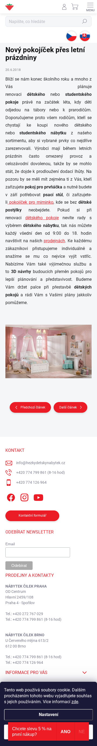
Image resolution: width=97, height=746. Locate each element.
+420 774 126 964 (31, 482)
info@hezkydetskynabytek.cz (40, 463)
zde (74, 701)
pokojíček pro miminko (30, 202)
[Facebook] (10, 496)
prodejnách (54, 240)
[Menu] (90, 6)
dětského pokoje (42, 217)
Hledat (84, 21)
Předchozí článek (32, 407)
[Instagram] (23, 496)
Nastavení (48, 714)
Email (10, 544)
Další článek (68, 407)
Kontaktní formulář (32, 515)
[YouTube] (38, 496)
